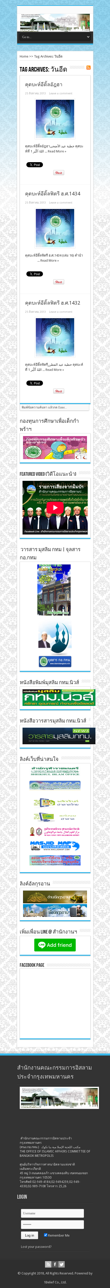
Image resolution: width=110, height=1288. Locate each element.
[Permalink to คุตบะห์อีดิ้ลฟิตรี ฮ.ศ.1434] (55, 247)
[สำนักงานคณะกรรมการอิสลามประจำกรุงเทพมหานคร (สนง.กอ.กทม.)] (55, 28)
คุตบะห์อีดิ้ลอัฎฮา (43, 84)
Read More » (57, 151)
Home (24, 56)
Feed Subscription (88, 67)
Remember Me (58, 1235)
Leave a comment (60, 93)
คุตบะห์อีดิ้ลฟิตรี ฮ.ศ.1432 (52, 303)
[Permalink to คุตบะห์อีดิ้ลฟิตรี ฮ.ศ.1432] (55, 356)
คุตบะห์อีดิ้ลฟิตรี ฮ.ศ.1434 (52, 194)
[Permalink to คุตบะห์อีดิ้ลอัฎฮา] (55, 138)
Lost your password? (36, 1247)
